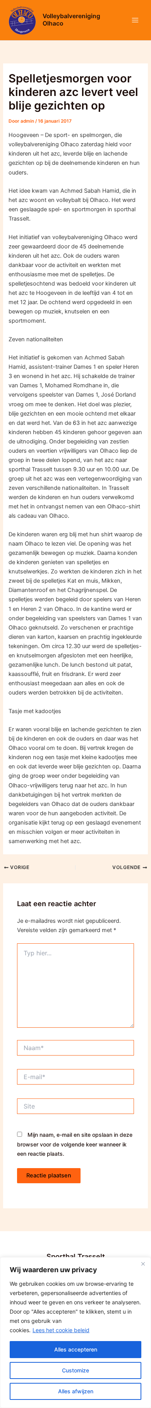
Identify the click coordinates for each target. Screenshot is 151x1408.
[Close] (143, 1263)
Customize (75, 1370)
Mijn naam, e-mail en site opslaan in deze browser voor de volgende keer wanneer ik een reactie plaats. (74, 1144)
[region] (75, 1332)
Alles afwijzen (75, 1391)
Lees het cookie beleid (61, 1330)
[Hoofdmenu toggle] (135, 20)
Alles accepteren (75, 1349)
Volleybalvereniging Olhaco (71, 19)
